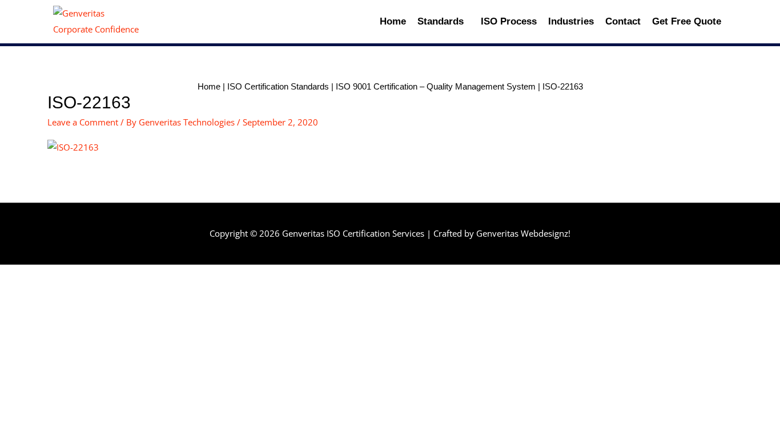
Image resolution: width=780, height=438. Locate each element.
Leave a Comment (82, 122)
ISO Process (509, 21)
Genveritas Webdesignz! (523, 233)
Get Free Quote (686, 21)
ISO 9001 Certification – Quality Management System (436, 86)
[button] (443, 21)
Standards (440, 21)
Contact (623, 21)
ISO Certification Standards (278, 86)
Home (393, 21)
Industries (571, 21)
